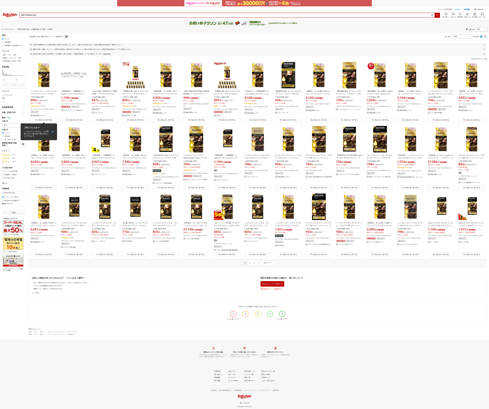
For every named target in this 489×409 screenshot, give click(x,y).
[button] (480, 10)
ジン (3, 101)
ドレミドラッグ (282, 113)
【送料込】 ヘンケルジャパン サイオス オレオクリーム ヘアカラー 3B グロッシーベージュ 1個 (410, 158)
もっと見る (35, 293)
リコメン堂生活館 (69, 247)
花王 (3, 98)
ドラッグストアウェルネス (409, 244)
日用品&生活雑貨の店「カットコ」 (412, 177)
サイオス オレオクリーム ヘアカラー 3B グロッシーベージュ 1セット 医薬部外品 (471, 158)
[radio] (3, 39)
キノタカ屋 (434, 242)
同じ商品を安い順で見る (43, 120)
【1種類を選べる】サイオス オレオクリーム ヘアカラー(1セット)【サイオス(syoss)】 (135, 93)
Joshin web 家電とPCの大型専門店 (320, 177)
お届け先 (5, 121)
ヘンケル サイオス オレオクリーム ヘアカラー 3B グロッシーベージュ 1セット (349, 225)
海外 (9, 118)
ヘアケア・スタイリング (55, 332)
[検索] (437, 15)
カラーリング (72, 332)
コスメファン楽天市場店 (163, 183)
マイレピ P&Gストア (345, 244)
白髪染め (70, 334)
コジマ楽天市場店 (436, 113)
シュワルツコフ (7, 95)
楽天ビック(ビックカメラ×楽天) (196, 179)
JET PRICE (128, 241)
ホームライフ (98, 113)
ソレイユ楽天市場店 (162, 241)
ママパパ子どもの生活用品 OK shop (320, 244)
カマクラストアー (100, 174)
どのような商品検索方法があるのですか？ (48, 286)
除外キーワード (7, 204)
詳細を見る (107, 54)
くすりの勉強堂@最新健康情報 (227, 250)
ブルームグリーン (253, 241)
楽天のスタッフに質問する (272, 284)
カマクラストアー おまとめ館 (348, 174)
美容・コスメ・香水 (36, 332)
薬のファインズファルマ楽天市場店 (381, 177)
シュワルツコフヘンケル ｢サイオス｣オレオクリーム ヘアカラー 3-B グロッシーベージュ (441, 93)
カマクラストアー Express (72, 110)
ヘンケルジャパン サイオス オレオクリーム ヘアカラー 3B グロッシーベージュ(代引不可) (74, 225)
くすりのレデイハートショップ (349, 109)
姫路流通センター (39, 115)
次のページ (267, 263)
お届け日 (5, 130)
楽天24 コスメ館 (130, 115)
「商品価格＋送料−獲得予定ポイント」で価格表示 (45, 36)
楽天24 (218, 115)
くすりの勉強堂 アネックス (470, 182)
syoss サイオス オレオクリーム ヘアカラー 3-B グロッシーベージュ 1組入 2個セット (471, 225)
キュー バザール (99, 241)
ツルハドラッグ (252, 177)
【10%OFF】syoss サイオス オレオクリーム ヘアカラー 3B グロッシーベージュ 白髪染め (165, 158)
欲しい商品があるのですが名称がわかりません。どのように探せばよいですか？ (61, 283)
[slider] (2, 76)
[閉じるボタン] (484, 45)
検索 (14, 85)
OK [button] (52, 132)
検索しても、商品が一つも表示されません (48, 289)
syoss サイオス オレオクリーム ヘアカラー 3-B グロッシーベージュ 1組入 (440, 225)
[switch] (22, 144)
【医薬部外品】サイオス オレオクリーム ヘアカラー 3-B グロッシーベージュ (349, 93)
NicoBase (280, 245)
